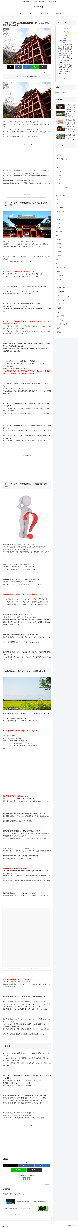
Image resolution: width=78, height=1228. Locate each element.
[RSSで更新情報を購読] (28, 1178)
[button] (43, 67)
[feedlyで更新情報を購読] (24, 1178)
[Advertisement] (27, 156)
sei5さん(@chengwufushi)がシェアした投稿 (18, 968)
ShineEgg (65, 38)
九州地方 (6, 1158)
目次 (25, 194)
